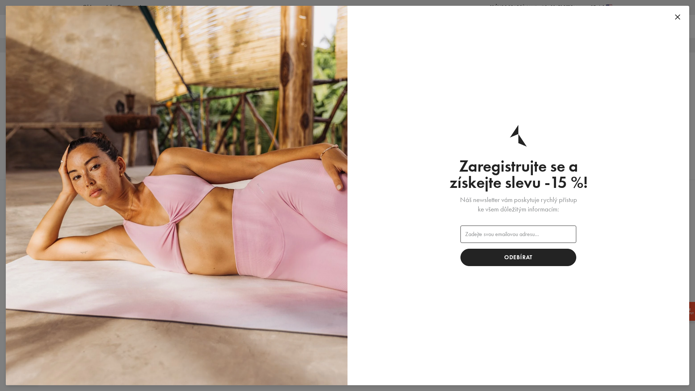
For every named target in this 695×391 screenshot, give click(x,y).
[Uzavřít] (677, 17)
